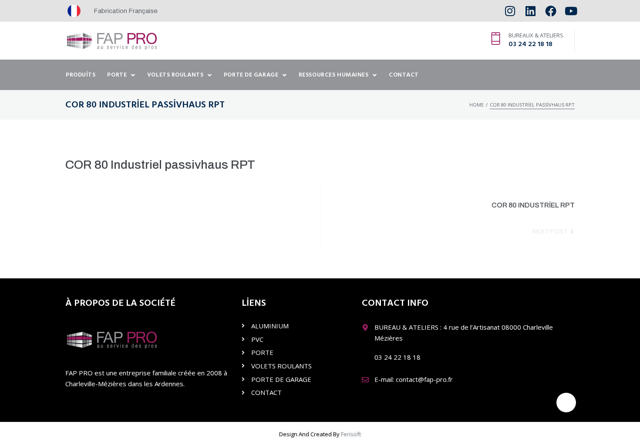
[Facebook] (550, 11)
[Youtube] (571, 11)
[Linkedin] (530, 11)
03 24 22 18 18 (530, 44)
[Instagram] (510, 11)
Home (476, 104)
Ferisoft (351, 434)
